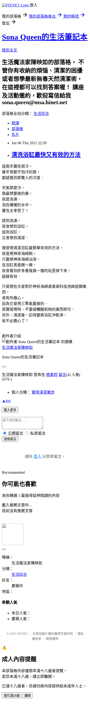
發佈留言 (10, 439)
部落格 (17, 129)
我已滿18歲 (12, 695)
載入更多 (10, 410)
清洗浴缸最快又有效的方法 (46, 155)
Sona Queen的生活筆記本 (45, 37)
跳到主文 (9, 50)
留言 (62, 375)
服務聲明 (52, 638)
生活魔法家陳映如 (17, 347)
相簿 (15, 123)
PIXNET (22, 633)
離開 (27, 695)
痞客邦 (52, 375)
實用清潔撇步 (43, 392)
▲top (6, 401)
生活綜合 (41, 114)
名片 (15, 135)
